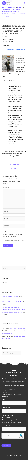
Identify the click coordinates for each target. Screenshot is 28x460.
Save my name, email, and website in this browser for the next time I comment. (12, 234)
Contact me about (8, 415)
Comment (6, 187)
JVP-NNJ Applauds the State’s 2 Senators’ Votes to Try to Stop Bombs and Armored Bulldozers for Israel (13, 309)
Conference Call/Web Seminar (16, 49)
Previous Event (14, 164)
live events (7, 417)
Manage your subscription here (14, 385)
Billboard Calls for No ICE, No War (12, 302)
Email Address (6, 407)
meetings (6, 422)
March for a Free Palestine (17, 328)
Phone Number (6, 426)
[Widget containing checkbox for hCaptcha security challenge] (12, 436)
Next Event (14, 168)
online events (17, 422)
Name (4, 399)
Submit (6, 445)
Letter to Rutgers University (10, 296)
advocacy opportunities (11, 420)
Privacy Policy (5, 396)
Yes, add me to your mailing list (14, 240)
